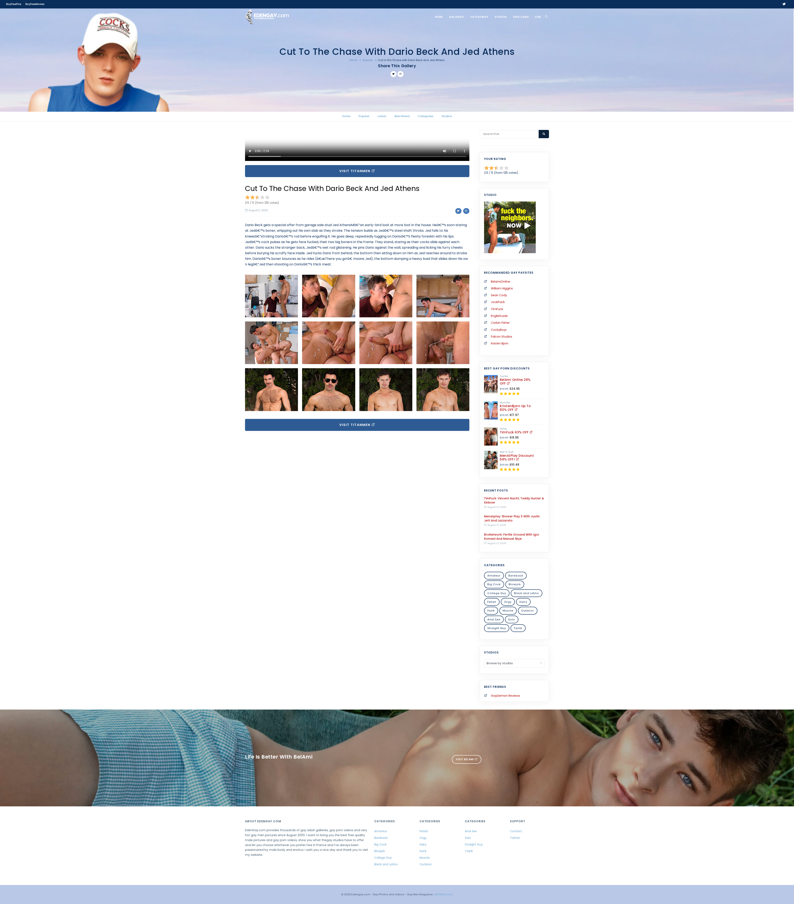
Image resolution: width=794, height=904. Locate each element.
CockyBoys (499, 330)
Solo (511, 619)
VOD (538, 17)
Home (439, 17)
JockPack (498, 302)
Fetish (491, 602)
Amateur (494, 576)
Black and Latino (526, 593)
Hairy (523, 602)
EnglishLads (499, 316)
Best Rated (402, 116)
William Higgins (502, 288)
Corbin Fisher (500, 323)
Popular (368, 60)
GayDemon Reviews (505, 696)
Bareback (515, 576)
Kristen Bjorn (499, 343)
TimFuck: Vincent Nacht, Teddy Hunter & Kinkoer (514, 500)
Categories (479, 17)
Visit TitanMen (355, 171)
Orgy (508, 602)
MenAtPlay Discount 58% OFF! (517, 457)
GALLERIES (456, 17)
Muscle (508, 611)
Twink (518, 628)
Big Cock (494, 584)
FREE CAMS (521, 17)
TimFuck (497, 309)
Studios (501, 17)
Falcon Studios (501, 337)
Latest (382, 116)
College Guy (496, 593)
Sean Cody (499, 295)
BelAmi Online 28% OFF (515, 382)
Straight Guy (496, 628)
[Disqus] (357, 492)
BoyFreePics (13, 4)
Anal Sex (493, 619)
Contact (516, 831)
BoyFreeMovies (34, 4)
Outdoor (527, 611)
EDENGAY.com (443, 894)
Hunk (491, 611)
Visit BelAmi (465, 759)
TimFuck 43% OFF (515, 432)
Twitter (515, 838)
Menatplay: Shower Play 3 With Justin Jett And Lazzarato (512, 518)
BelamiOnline (500, 281)
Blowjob (515, 584)
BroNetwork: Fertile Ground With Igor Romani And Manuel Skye (511, 536)
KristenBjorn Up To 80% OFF (515, 408)
